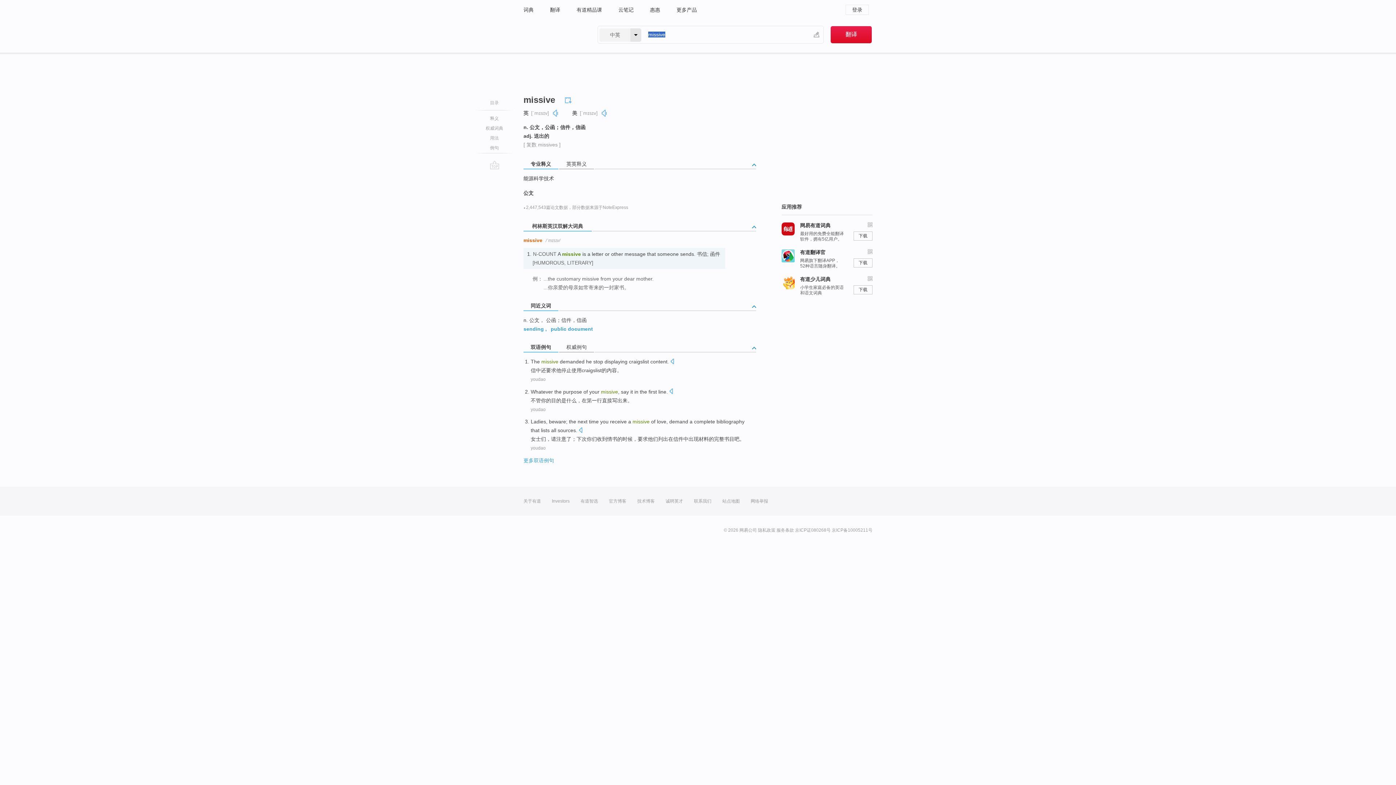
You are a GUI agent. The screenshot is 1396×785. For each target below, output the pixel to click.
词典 (529, 10)
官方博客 (617, 501)
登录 (857, 10)
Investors (561, 501)
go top (494, 165)
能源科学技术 (539, 178)
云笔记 (626, 10)
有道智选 (589, 501)
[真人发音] (556, 113)
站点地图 (731, 501)
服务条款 (785, 530)
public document (572, 329)
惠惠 (655, 10)
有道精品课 (589, 10)
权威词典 (494, 128)
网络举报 (759, 501)
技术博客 (646, 501)
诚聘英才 (674, 501)
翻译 (555, 10)
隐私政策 (766, 530)
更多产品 (687, 10)
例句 (494, 147)
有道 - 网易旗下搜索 (553, 34)
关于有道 (532, 501)
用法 (494, 138)
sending (534, 329)
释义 (494, 118)
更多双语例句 (539, 460)
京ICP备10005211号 (852, 530)
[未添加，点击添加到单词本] (569, 99)
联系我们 (702, 501)
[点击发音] (672, 362)
